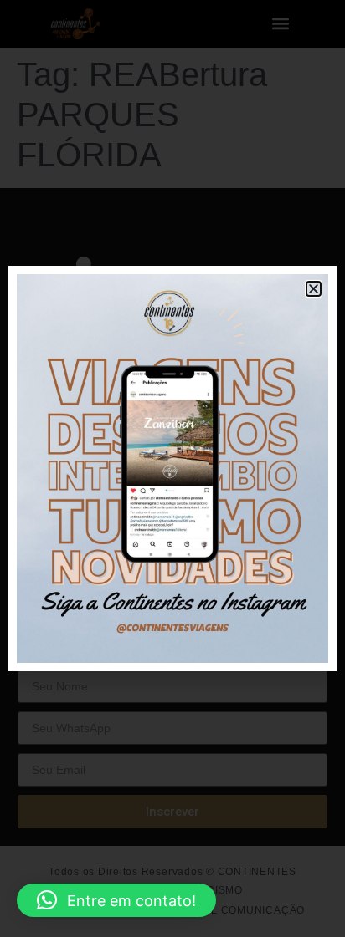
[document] (172, 468)
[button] (116, 900)
